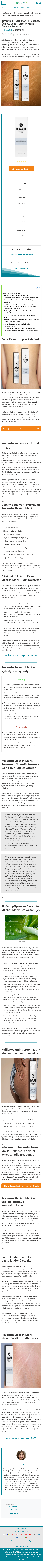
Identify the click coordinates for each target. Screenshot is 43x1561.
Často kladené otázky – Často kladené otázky (20, 328)
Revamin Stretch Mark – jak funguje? (16, 295)
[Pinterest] (37, 2)
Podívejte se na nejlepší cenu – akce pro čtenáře (21, 429)
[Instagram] (40, 2)
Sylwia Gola (8, 30)
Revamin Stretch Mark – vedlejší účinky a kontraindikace (18, 325)
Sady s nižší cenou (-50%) (21, 1438)
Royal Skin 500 (14, 1510)
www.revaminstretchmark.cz (22, 254)
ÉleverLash (13, 1513)
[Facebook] (34, 2)
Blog (28, 7)
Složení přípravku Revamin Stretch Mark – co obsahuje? (19, 312)
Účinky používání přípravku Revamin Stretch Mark (21, 298)
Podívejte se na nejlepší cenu (21, 169)
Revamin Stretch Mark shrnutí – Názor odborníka (21, 331)
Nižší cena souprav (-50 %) (21, 655)
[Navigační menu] (4, 3)
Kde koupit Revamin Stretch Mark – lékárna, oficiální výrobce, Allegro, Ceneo (21, 321)
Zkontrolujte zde (21, 268)
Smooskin (12, 1506)
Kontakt (15, 7)
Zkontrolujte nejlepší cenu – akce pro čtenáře (21, 1186)
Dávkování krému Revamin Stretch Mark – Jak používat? (19, 301)
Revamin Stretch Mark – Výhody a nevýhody (18, 304)
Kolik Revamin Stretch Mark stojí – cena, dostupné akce (21, 316)
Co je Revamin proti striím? (13, 293)
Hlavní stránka (6, 13)
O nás (23, 7)
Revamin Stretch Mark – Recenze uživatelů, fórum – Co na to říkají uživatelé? (21, 308)
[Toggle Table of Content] (37, 287)
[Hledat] (3, 7)
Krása (14, 13)
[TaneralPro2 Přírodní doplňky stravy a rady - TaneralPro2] (22, 2)
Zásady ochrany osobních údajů (21, 1541)
